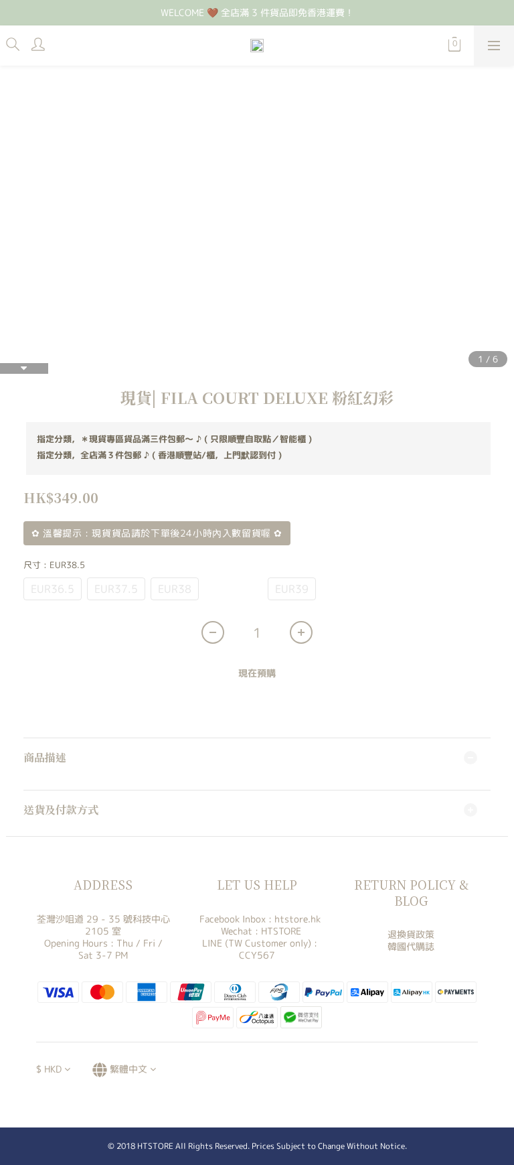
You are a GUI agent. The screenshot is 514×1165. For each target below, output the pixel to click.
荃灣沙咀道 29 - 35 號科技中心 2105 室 (103, 924)
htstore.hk (297, 918)
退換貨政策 (411, 934)
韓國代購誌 (411, 946)
